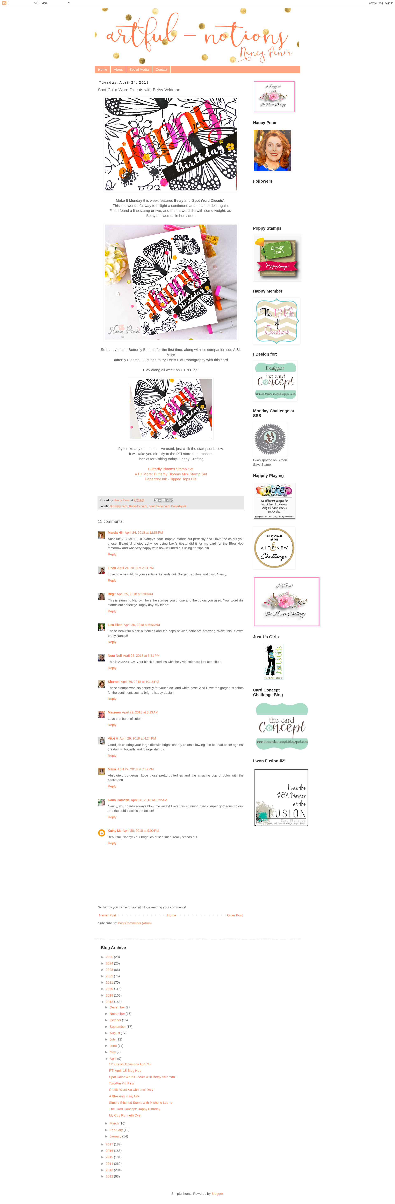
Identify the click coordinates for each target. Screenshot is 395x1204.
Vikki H (113, 738)
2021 (110, 982)
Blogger (217, 1193)
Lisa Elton (115, 625)
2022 (110, 976)
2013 (110, 1170)
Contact (161, 69)
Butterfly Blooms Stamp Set (170, 469)
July (113, 1039)
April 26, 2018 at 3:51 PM (141, 655)
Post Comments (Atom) (135, 923)
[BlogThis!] (160, 500)
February (117, 1130)
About (118, 69)
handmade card (159, 506)
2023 (110, 969)
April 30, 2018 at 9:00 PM (141, 830)
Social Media (139, 69)
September (118, 1026)
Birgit (111, 594)
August (115, 1033)
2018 (110, 1002)
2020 (110, 989)
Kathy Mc (114, 830)
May (113, 1052)
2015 (110, 1157)
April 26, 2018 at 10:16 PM (140, 681)
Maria (112, 769)
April (113, 1058)
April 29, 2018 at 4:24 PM (138, 738)
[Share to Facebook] (167, 500)
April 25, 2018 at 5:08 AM (135, 594)
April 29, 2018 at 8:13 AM (140, 712)
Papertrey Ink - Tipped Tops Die (171, 479)
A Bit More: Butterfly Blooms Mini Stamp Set (171, 474)
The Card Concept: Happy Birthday (134, 1109)
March (115, 1123)
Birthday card (118, 506)
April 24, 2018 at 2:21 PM (135, 568)
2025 (110, 957)
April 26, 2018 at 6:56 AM (142, 625)
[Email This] (156, 500)
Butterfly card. (138, 506)
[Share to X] (163, 500)
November (118, 1013)
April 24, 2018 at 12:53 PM (144, 532)
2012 (110, 1176)
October (116, 1020)
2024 (110, 963)
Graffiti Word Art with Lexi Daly (131, 1089)
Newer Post (107, 915)
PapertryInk (178, 506)
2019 (110, 995)
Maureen (114, 712)
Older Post (235, 915)
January (116, 1136)
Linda (112, 568)
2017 (110, 1144)
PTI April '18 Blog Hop (125, 1070)
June (114, 1045)
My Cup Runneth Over (125, 1115)
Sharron (114, 681)
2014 (110, 1163)
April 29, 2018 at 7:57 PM (135, 769)
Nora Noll (115, 655)
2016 (110, 1150)
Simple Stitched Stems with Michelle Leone (140, 1102)
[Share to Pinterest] (171, 500)
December (118, 1007)
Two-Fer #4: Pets (121, 1083)
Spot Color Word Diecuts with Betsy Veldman (142, 1077)
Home (102, 69)
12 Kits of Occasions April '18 (130, 1064)
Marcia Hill (115, 532)
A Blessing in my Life (124, 1096)
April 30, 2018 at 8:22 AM (149, 800)
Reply (112, 554)
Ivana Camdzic (119, 800)
